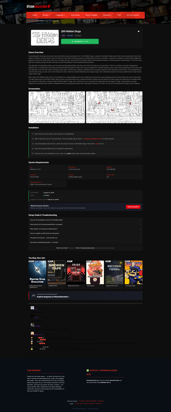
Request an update (53, 199)
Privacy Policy (79, 403)
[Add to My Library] (138, 31)
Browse (45, 15)
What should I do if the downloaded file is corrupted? (46, 224)
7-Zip (96, 143)
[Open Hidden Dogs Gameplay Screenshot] (114, 107)
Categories (59, 15)
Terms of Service (89, 403)
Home (35, 15)
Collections (100, 401)
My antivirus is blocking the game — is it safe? (44, 242)
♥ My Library (75, 15)
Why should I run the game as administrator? (43, 229)
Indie (34, 21)
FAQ (119, 15)
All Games (82, 401)
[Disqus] (85, 330)
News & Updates (91, 15)
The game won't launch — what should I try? (43, 238)
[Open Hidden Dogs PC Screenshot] (56, 107)
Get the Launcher (133, 15)
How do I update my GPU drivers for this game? (44, 233)
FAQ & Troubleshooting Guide (85, 248)
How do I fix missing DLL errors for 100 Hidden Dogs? (46, 220)
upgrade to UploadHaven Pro (93, 139)
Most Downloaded (91, 401)
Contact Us (98, 403)
